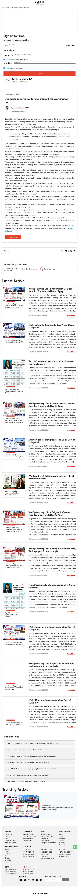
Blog (8, 7)
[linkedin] (74, 251)
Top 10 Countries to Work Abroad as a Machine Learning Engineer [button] (51, 362)
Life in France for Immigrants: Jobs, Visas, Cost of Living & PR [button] (51, 628)
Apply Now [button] (13, 237)
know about (9, 50)
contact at (8, 55)
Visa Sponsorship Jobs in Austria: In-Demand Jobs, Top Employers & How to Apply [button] (52, 550)
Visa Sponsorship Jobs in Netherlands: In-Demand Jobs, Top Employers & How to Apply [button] (51, 405)
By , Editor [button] (20, 108)
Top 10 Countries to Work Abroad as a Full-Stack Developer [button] (51, 586)
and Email (8, 63)
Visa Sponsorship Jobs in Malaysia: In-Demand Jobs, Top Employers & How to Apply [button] (50, 290)
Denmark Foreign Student (20, 7)
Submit (39, 74)
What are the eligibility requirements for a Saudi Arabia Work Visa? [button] (51, 477)
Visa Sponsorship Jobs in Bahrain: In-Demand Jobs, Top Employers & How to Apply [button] (49, 772)
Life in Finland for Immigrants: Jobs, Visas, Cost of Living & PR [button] (51, 441)
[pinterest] (71, 251)
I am (6, 45)
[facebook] (69, 251)
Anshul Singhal (18, 108)
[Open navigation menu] (3, 2)
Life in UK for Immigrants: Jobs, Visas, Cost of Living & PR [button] (49, 701)
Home (3, 7)
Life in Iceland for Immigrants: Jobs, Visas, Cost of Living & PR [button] (51, 326)
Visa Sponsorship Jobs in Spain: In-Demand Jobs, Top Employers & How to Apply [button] (51, 665)
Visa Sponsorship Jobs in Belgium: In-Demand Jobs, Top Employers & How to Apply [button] (49, 513)
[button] (12, 269)
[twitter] (66, 251)
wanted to (70, 45)
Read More (71, 315)
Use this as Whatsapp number (17, 59)
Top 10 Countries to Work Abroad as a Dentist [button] (50, 736)
